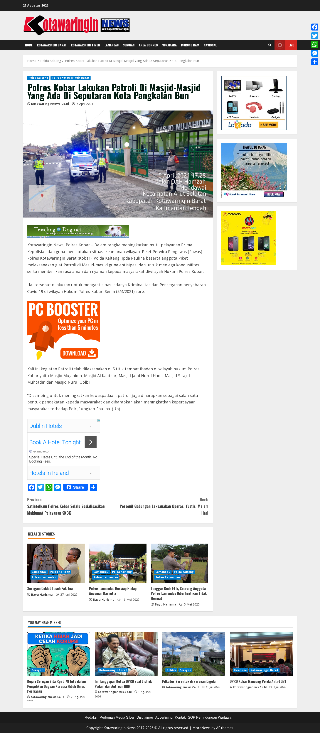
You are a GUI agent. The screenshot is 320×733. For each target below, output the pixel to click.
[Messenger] (314, 53)
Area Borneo (148, 45)
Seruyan (129, 45)
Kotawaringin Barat (52, 45)
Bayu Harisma (42, 594)
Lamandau (111, 45)
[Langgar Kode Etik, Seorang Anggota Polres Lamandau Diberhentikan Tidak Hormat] (179, 563)
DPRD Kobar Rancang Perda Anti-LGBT (258, 681)
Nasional (210, 45)
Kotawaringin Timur (85, 45)
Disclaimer (144, 717)
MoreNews (201, 727)
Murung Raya (190, 45)
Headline (240, 670)
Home (29, 45)
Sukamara (169, 45)
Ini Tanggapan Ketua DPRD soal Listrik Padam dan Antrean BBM (123, 684)
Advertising (164, 717)
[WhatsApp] (314, 44)
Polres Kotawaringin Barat (70, 78)
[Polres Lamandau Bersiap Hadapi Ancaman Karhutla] (118, 563)
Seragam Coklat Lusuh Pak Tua (50, 588)
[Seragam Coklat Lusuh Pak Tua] (56, 563)
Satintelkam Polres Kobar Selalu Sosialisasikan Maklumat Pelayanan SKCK (66, 506)
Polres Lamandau (44, 577)
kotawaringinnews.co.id (50, 104)
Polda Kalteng (38, 78)
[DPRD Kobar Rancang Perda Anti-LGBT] (261, 654)
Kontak (180, 717)
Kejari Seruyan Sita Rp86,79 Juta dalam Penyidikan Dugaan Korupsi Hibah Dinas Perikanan (56, 686)
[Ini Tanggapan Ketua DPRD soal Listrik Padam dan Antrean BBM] (126, 654)
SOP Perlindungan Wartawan (210, 717)
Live (291, 45)
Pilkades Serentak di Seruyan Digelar (189, 681)
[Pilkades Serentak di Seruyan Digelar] (193, 654)
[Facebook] (314, 27)
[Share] (314, 62)
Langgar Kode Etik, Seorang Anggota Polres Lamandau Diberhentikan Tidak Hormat (179, 593)
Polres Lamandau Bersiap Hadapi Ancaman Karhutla (113, 591)
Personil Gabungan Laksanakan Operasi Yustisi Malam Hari (164, 506)
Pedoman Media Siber (117, 717)
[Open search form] (269, 45)
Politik (171, 670)
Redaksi (91, 717)
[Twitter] (314, 35)
